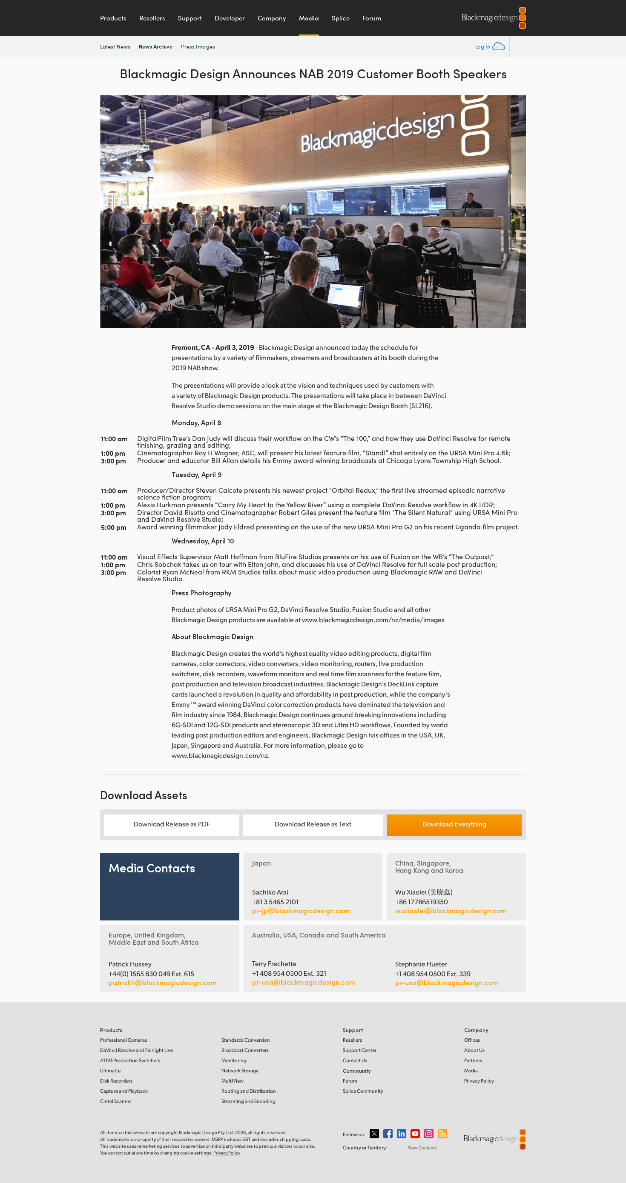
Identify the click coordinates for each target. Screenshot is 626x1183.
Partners (473, 1060)
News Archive (155, 46)
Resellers (152, 18)
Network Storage (239, 1070)
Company (272, 18)
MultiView (232, 1080)
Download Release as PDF (172, 823)
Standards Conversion (245, 1040)
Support (190, 18)
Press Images (198, 46)
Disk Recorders (116, 1080)
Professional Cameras (123, 1040)
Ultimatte (110, 1070)
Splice (341, 18)
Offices (472, 1040)
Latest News (115, 46)
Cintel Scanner (116, 1101)
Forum (371, 18)
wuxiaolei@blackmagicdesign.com (451, 910)
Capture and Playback (124, 1091)
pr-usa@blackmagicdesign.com (303, 981)
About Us (474, 1050)
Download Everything (454, 823)
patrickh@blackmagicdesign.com (163, 982)
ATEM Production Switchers (130, 1060)
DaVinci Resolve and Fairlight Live (136, 1050)
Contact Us (355, 1060)
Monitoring (234, 1060)
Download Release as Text (313, 823)
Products (113, 18)
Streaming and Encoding (248, 1101)
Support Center (359, 1050)
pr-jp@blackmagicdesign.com (301, 910)
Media (309, 18)
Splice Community (363, 1091)
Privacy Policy (479, 1080)
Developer (230, 18)
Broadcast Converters (245, 1050)
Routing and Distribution (248, 1091)
